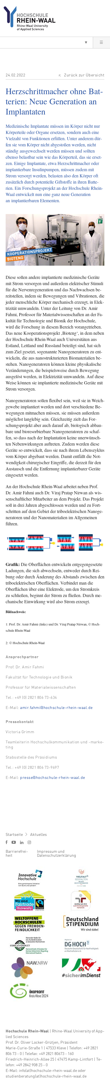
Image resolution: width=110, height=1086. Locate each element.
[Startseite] (32, 18)
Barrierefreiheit (17, 854)
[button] (46, 43)
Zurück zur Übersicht (84, 75)
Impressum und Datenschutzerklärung (56, 854)
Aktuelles (38, 835)
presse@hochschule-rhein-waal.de (52, 778)
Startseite (14, 835)
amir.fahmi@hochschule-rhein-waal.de (56, 708)
